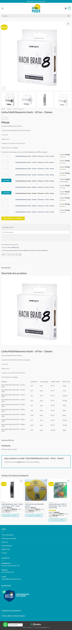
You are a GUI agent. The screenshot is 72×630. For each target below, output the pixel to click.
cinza (7, 250)
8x (5, 250)
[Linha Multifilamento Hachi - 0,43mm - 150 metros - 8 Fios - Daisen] (12, 490)
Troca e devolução (7, 535)
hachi (14, 250)
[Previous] (5, 56)
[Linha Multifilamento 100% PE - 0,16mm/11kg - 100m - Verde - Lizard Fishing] (60, 490)
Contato (4, 553)
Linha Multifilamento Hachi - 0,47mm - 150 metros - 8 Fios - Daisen (34, 212)
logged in (19, 462)
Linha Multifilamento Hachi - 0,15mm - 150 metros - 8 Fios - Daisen (34, 156)
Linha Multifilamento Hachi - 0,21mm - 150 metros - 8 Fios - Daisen (34, 168)
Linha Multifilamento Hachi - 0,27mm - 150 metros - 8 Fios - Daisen (34, 181)
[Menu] (2, 8)
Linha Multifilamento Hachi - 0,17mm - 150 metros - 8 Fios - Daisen (34, 162)
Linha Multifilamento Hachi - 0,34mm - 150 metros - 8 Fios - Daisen (34, 193)
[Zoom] (4, 88)
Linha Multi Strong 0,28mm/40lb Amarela (34, 505)
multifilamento (44, 250)
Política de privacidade (8, 538)
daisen (11, 250)
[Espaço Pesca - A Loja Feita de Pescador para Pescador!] (36, 8)
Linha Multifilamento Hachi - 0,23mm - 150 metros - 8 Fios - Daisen (34, 175)
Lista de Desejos (6, 545)
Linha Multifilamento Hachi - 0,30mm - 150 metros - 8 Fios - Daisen (34, 187)
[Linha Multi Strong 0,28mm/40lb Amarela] (36, 490)
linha (18, 250)
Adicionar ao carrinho (13, 218)
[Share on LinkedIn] (20, 254)
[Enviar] (68, 16)
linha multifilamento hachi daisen (28, 250)
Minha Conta (5, 549)
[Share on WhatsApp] (3, 254)
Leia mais (6, 180)
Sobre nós (4, 542)
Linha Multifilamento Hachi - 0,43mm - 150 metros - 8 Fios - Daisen (34, 206)
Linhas (9, 109)
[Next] (67, 56)
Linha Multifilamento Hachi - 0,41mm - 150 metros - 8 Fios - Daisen (34, 199)
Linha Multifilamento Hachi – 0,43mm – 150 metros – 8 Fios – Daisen (12, 505)
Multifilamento (18, 109)
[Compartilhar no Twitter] (9, 254)
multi (38, 250)
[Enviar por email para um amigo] (13, 254)
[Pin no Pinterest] (16, 254)
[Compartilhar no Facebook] (6, 254)
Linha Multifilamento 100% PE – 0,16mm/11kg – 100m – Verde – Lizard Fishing (58, 505)
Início (3, 109)
